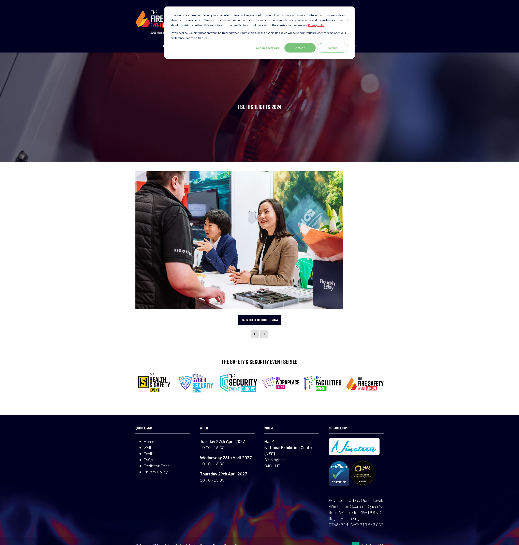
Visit (147, 447)
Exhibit (150, 453)
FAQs (148, 459)
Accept (300, 47)
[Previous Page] (255, 334)
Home (149, 441)
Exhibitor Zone (156, 465)
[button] (259, 320)
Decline (333, 47)
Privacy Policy (156, 471)
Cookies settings (267, 47)
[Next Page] (264, 334)
